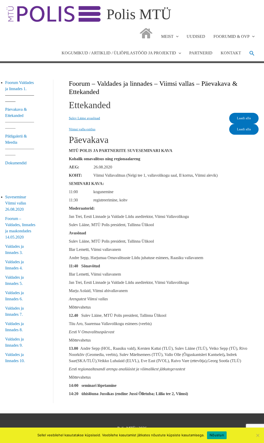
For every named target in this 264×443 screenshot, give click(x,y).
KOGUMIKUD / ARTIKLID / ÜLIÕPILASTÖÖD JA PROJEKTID (119, 53)
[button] (252, 53)
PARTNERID (200, 53)
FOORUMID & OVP (231, 36)
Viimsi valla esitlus (82, 129)
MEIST (167, 36)
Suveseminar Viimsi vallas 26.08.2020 (15, 203)
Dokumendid (16, 163)
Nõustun (217, 435)
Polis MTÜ (138, 14)
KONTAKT (231, 53)
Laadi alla (244, 118)
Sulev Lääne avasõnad (84, 118)
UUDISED (196, 36)
